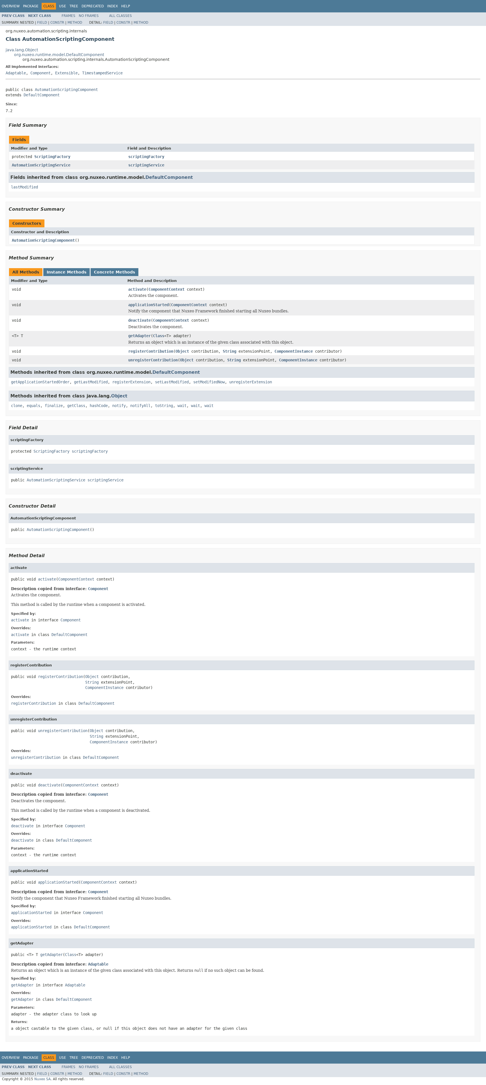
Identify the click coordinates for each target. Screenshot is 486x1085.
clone (16, 405)
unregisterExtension (250, 382)
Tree (73, 6)
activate (137, 289)
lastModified (24, 187)
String (229, 351)
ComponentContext (166, 289)
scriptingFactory (146, 156)
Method (75, 23)
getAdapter (139, 335)
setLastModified (172, 382)
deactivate (139, 320)
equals (33, 405)
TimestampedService (102, 73)
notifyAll (140, 405)
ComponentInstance (293, 351)
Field (42, 23)
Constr (57, 23)
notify (119, 405)
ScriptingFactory (52, 156)
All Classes (120, 16)
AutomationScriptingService (41, 165)
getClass (76, 405)
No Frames (89, 16)
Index (112, 6)
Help (125, 6)
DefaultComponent (42, 95)
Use (62, 6)
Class (158, 335)
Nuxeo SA (42, 1079)
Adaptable (16, 73)
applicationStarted (148, 305)
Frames (68, 16)
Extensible (66, 73)
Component (40, 73)
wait (181, 405)
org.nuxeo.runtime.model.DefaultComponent (59, 54)
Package (31, 6)
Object (182, 351)
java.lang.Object (22, 50)
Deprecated (93, 6)
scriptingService (146, 165)
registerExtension (131, 382)
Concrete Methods (114, 272)
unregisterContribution (153, 360)
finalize (54, 405)
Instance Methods (66, 272)
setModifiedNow (209, 382)
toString (164, 405)
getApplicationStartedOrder (40, 382)
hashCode (99, 405)
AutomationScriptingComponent (66, 89)
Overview (11, 6)
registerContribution (150, 351)
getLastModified (91, 382)
